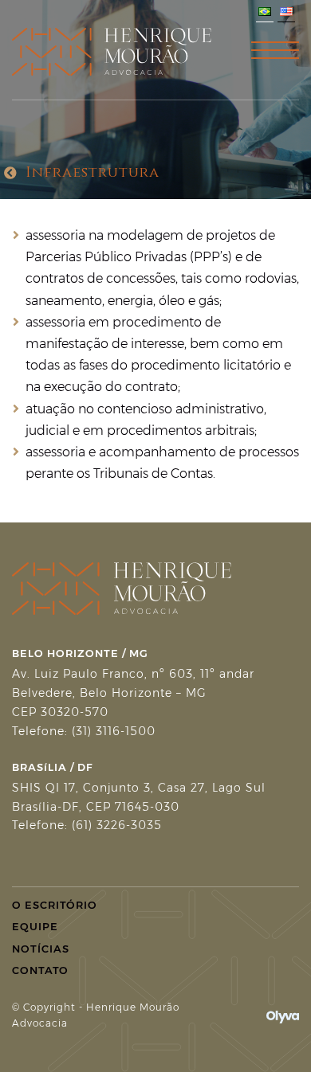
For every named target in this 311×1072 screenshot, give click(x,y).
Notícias (40, 948)
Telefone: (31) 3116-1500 (84, 731)
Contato (40, 970)
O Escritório (54, 904)
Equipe (35, 926)
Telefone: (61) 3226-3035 (87, 825)
